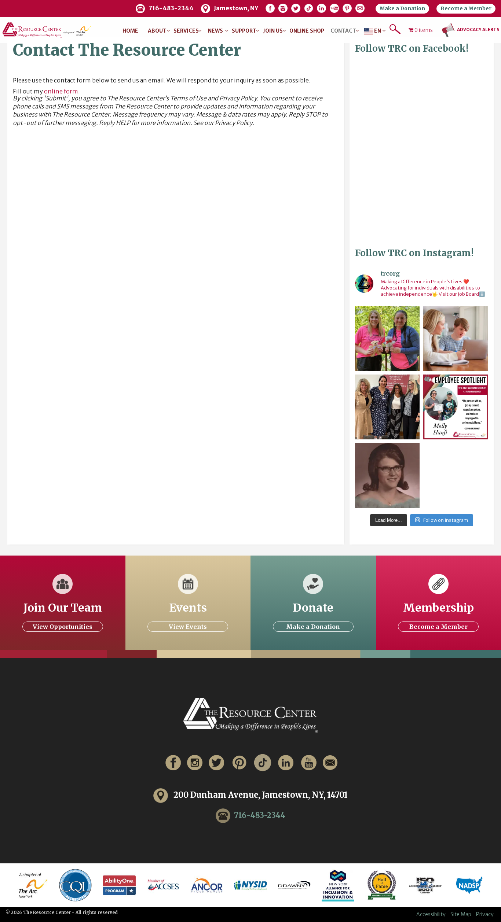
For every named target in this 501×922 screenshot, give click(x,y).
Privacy (485, 914)
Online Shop (306, 30)
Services (186, 30)
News (215, 30)
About (157, 30)
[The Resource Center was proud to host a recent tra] (387, 407)
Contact (343, 30)
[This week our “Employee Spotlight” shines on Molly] (455, 407)
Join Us (273, 30)
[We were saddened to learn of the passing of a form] (387, 475)
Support (244, 30)
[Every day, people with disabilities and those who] (455, 338)
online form (61, 91)
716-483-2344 (259, 814)
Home (130, 30)
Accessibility (431, 914)
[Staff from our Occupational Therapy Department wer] (387, 338)
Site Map (460, 914)
